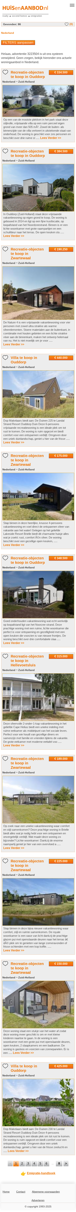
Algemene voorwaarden (46, 1191)
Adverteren (38, 1200)
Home (6, 1191)
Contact (20, 1191)
